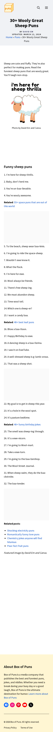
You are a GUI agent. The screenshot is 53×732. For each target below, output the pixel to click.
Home (9, 37)
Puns (17, 37)
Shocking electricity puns (20, 530)
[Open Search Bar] (38, 8)
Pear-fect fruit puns (17, 545)
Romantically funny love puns (23, 534)
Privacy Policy (10, 727)
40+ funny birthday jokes (27, 424)
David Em (28, 31)
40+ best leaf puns (24, 322)
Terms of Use (26, 727)
